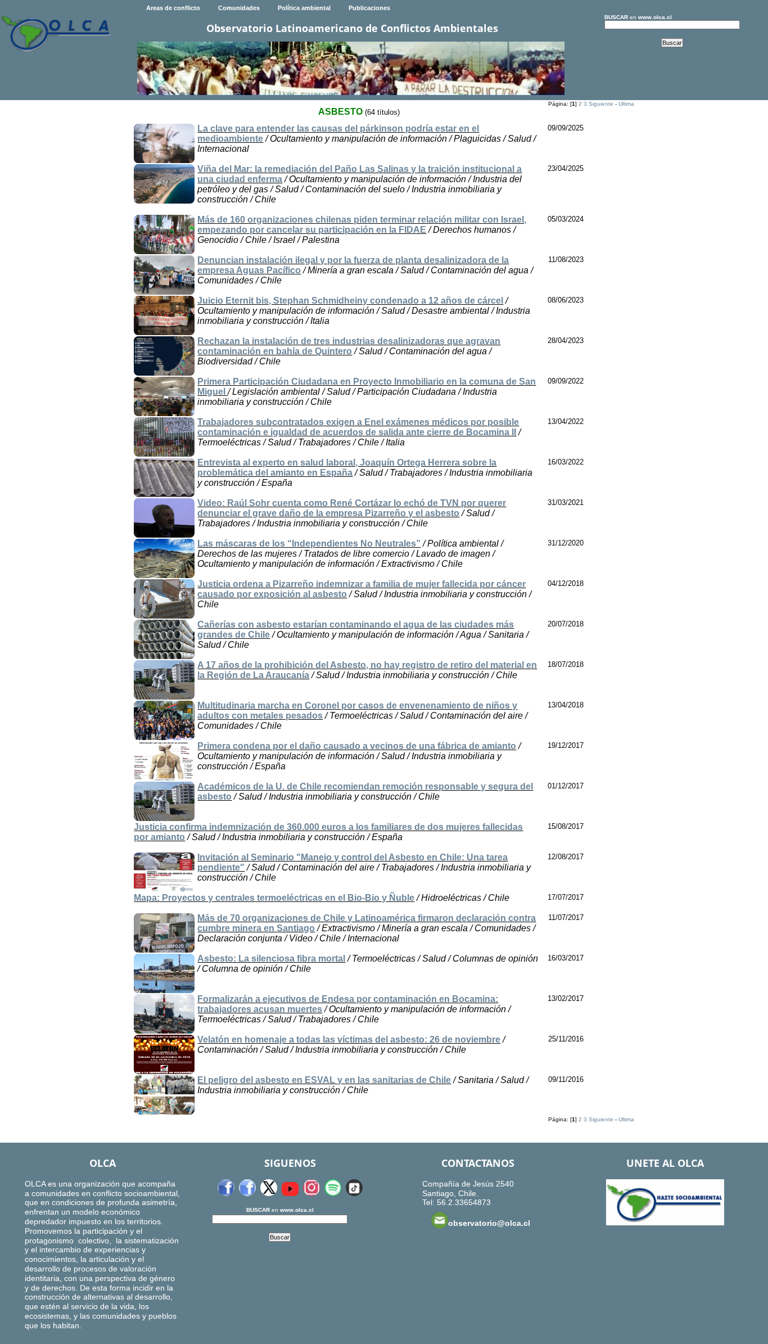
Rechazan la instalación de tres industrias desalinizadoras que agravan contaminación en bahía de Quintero (348, 346)
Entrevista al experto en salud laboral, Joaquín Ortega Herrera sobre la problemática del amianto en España (346, 467)
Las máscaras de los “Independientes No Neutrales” (309, 543)
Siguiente (601, 104)
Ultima (626, 104)
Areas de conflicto (173, 7)
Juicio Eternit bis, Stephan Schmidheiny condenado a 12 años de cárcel (350, 300)
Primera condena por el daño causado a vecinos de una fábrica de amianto (356, 746)
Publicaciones (369, 7)
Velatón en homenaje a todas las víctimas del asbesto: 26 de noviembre (348, 1039)
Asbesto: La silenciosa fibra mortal (271, 958)
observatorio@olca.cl (489, 1223)
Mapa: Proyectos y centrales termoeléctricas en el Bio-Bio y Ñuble (274, 898)
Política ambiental (304, 7)
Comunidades (239, 7)
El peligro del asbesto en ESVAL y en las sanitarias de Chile (324, 1080)
